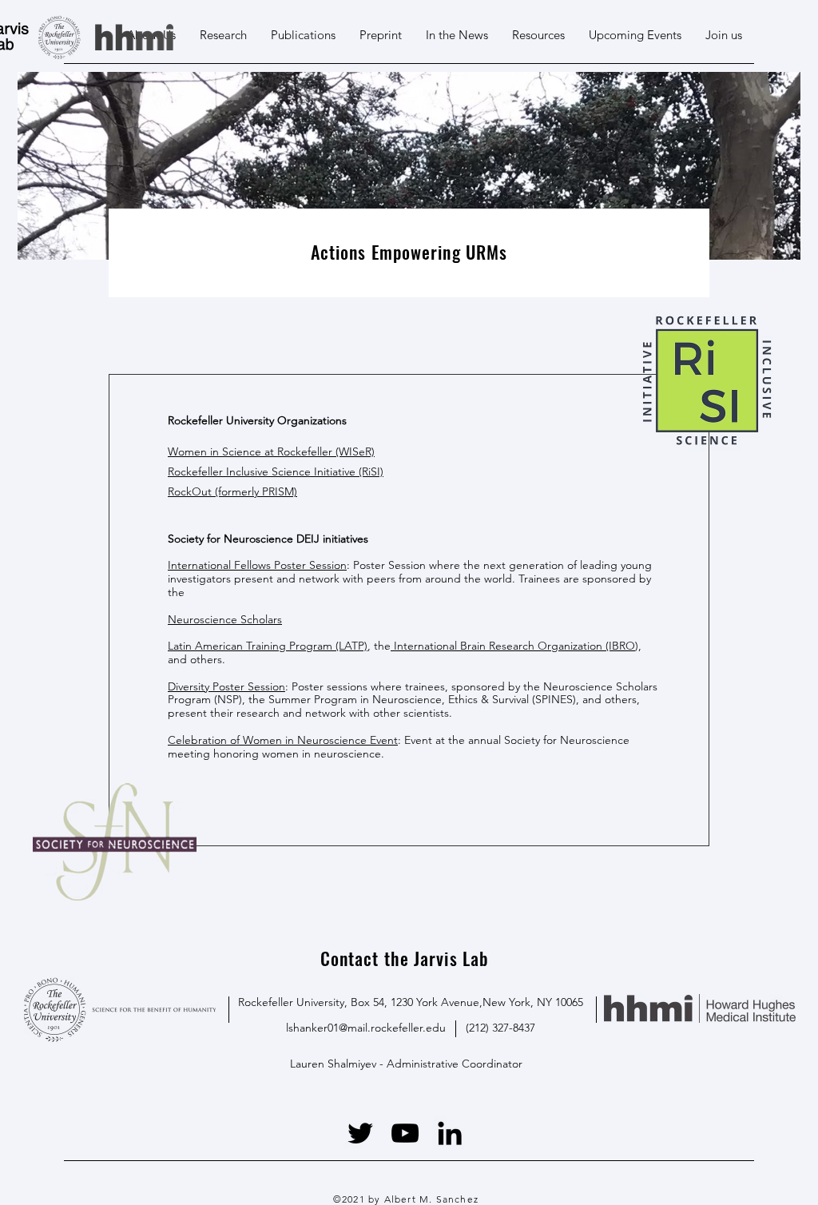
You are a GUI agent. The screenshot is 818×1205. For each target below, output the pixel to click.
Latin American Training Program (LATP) (267, 645)
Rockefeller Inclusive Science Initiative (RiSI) (275, 471)
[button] (538, 35)
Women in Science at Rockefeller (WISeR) (271, 451)
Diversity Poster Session (226, 686)
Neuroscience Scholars (225, 619)
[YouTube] (405, 1133)
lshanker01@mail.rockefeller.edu (366, 1027)
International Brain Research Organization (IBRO (513, 645)
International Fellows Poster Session (257, 565)
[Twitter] (360, 1133)
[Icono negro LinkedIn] (450, 1133)
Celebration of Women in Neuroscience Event (283, 740)
